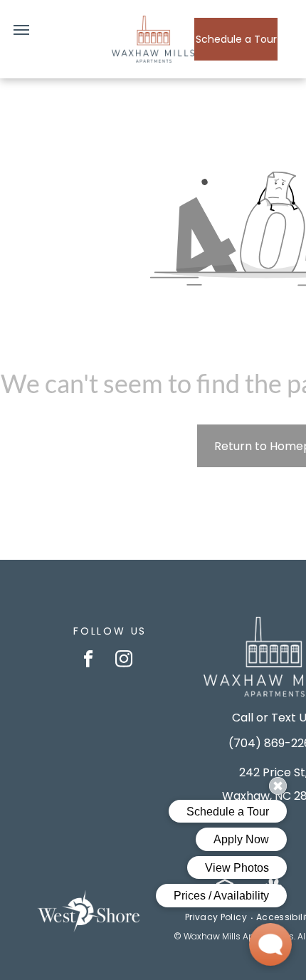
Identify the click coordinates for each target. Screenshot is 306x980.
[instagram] (124, 660)
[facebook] (88, 660)
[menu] (21, 30)
